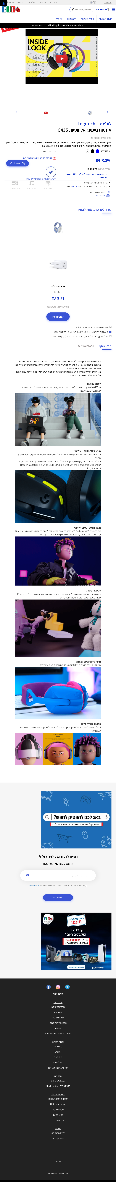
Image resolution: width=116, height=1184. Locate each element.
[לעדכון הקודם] (115, 25)
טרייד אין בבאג (58, 1138)
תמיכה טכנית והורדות (48, 2)
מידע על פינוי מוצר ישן (58, 1067)
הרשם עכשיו (58, 897)
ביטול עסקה (31, 2)
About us (10, 2)
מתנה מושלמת (87, 19)
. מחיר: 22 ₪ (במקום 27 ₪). (81, 332)
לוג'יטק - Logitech (94, 123)
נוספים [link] (58, 1128)
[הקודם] (107, 112)
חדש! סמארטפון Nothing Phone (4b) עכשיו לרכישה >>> (58, 25)
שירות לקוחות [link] (58, 1041)
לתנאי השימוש (34, 885)
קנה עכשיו (58, 317)
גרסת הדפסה (100, 195)
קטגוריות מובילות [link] (58, 1094)
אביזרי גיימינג (58, 1120)
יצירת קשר (71, 19)
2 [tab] (63, 104)
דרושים (20, 2)
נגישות (58, 1028)
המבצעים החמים (58, 1080)
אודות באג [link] (58, 1002)
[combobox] (81, 9)
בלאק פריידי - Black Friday (58, 1086)
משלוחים (58, 1046)
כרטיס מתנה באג (58, 1133)
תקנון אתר (58, 1012)
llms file (58, 1162)
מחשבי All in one (58, 1104)
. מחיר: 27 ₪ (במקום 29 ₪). (80, 336)
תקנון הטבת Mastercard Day (58, 1033)
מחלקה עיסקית (58, 1007)
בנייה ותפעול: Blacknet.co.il (58, 1173)
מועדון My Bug (105, 19)
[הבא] (16, 112)
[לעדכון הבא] (1, 25)
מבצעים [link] (58, 1076)
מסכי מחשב (58, 1114)
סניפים (59, 19)
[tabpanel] (61, 56)
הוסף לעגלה (15, 163)
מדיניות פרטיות (58, 1017)
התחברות (107, 2)
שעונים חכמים (58, 1109)
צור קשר (58, 1057)
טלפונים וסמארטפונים (58, 1098)
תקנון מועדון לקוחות (58, 1023)
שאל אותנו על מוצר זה (98, 192)
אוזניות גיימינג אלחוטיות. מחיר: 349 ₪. (91, 327)
